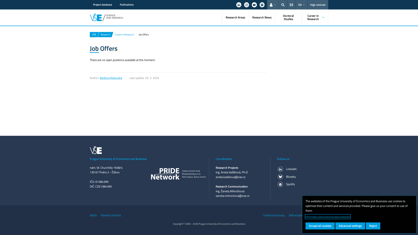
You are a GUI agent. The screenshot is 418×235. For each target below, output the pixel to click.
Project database (102, 5)
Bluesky (291, 176)
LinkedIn (291, 169)
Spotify (290, 184)
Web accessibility (298, 215)
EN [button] (300, 5)
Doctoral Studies (288, 17)
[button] (238, 4)
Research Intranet (111, 215)
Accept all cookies (320, 226)
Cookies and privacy (274, 215)
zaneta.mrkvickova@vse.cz (232, 196)
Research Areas (235, 17)
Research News (262, 17)
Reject (373, 226)
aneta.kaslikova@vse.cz (230, 177)
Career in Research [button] (313, 17)
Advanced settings (350, 226)
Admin (93, 215)
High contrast (318, 5)
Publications (127, 5)
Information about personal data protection (327, 217)
